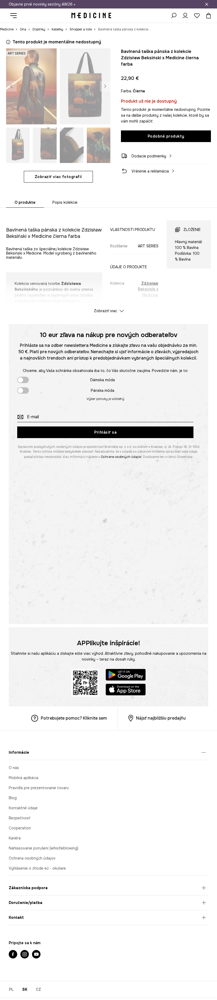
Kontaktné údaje (23, 808)
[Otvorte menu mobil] (15, 15)
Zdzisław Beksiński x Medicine (148, 289)
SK (24, 989)
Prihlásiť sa (105, 432)
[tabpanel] (108, 262)
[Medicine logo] (91, 16)
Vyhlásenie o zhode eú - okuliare (37, 868)
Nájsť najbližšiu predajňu (161, 718)
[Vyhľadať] (173, 15)
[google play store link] (126, 675)
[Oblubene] (197, 15)
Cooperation (20, 828)
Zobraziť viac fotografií (58, 176)
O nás (14, 767)
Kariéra (15, 838)
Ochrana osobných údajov (32, 858)
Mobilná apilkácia (23, 777)
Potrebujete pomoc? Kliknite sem (74, 718)
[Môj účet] (185, 15)
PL (11, 989)
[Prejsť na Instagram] (24, 955)
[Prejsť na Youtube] (36, 955)
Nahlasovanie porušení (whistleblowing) (43, 848)
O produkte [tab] (25, 202)
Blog (13, 798)
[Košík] (207, 15)
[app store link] (126, 690)
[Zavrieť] (206, 4)
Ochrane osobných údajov (121, 457)
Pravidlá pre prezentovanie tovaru (39, 787)
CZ (38, 989)
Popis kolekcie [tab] (65, 202)
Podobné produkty (166, 136)
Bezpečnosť (19, 818)
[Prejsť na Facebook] (13, 955)
